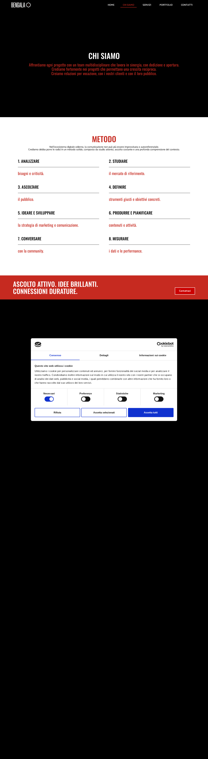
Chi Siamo (128, 5)
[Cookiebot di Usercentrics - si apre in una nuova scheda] (159, 344)
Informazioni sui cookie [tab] (152, 355)
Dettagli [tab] (104, 355)
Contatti (187, 5)
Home (111, 5)
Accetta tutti (151, 412)
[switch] (85, 399)
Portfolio (166, 5)
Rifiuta (57, 412)
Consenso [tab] (55, 355)
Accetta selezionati (104, 412)
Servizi (147, 5)
